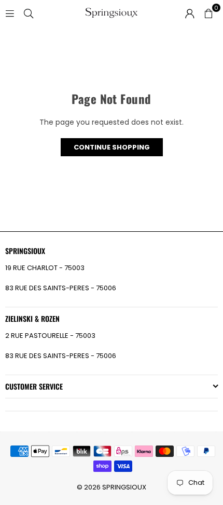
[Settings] (189, 13)
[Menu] (10, 13)
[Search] (28, 13)
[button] (208, 13)
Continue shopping (112, 147)
